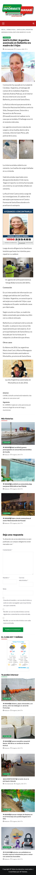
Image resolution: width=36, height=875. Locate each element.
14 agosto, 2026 (16, 489)
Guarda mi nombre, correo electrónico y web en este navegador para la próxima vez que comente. (17, 602)
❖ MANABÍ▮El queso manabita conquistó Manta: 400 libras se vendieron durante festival (16, 743)
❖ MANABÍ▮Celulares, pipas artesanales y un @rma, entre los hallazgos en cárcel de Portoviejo (18, 706)
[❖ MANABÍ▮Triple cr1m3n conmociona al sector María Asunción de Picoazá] (18, 504)
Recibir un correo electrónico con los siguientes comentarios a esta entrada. (16, 613)
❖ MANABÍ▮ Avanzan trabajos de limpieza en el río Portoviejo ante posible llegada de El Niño (17, 817)
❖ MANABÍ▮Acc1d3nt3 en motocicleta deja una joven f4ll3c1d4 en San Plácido (17, 485)
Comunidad (6, 774)
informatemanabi (9, 49)
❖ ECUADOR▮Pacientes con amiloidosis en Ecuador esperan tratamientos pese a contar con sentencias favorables (18, 854)
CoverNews (13, 872)
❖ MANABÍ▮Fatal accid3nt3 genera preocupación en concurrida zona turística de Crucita (17, 449)
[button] (3, 23)
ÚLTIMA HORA (7, 698)
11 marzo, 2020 (20, 49)
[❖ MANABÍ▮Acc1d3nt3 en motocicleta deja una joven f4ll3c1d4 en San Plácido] (18, 470)
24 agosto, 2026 (16, 710)
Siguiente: (17, 406)
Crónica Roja (6, 37)
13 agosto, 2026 (16, 523)
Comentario (7, 550)
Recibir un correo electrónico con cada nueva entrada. (17, 621)
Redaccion (7, 455)
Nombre (6, 578)
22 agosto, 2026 (16, 821)
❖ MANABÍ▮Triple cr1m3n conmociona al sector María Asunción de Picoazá (17, 519)
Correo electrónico (23, 579)
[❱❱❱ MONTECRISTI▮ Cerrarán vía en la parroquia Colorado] (18, 765)
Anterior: (17, 395)
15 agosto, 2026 (16, 455)
